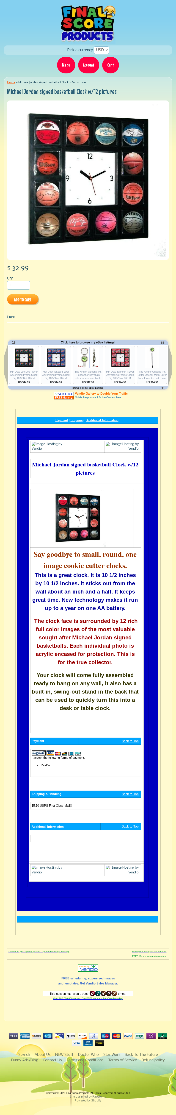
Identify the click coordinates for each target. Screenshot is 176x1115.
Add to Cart (22, 299)
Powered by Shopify (88, 1100)
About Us (43, 1055)
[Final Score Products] (88, 40)
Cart (110, 64)
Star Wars (111, 1055)
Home (11, 82)
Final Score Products (77, 1093)
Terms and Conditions (85, 1060)
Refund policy (153, 1060)
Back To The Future (141, 1055)
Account (88, 64)
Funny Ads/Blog (24, 1060)
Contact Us (52, 1060)
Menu (66, 64)
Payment (61, 420)
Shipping (77, 420)
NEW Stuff (64, 1055)
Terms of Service (122, 1060)
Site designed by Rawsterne (88, 1096)
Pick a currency (80, 50)
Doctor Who (88, 1055)
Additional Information (102, 420)
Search (24, 1055)
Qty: (10, 278)
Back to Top (130, 741)
